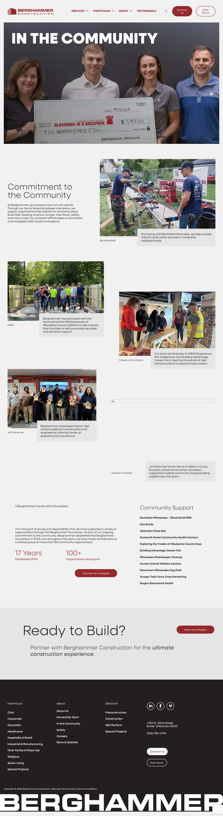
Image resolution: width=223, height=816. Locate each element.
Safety (61, 730)
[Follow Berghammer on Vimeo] (170, 706)
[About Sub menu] (131, 10)
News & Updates (67, 742)
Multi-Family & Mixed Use (24, 750)
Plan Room (205, 11)
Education (14, 725)
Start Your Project (195, 629)
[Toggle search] (166, 11)
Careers (62, 736)
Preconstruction (116, 712)
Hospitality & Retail (20, 737)
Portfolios (101, 11)
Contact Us (182, 11)
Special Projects (18, 769)
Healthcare (15, 731)
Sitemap (56, 788)
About (123, 11)
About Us (62, 711)
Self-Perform (113, 725)
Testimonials (146, 11)
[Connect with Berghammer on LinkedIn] (150, 706)
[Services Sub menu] (87, 10)
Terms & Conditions (87, 788)
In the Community (68, 723)
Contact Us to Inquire (96, 573)
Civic (11, 712)
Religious (13, 756)
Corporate (15, 718)
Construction (114, 718)
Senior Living (16, 763)
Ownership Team (68, 717)
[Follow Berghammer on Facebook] (160, 706)
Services (77, 11)
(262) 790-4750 (156, 733)
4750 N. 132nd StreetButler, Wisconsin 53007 (162, 724)
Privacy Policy (69, 788)
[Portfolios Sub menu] (113, 10)
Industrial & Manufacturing (25, 744)
